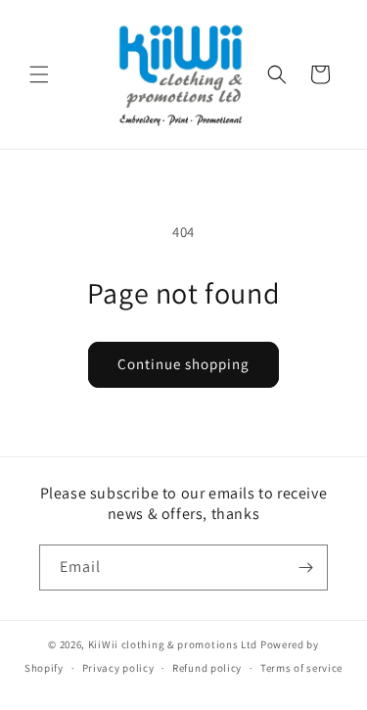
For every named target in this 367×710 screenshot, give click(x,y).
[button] (39, 74)
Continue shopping (183, 364)
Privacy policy (118, 668)
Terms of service (301, 668)
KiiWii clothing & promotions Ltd (172, 644)
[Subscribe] (305, 567)
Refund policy (207, 668)
